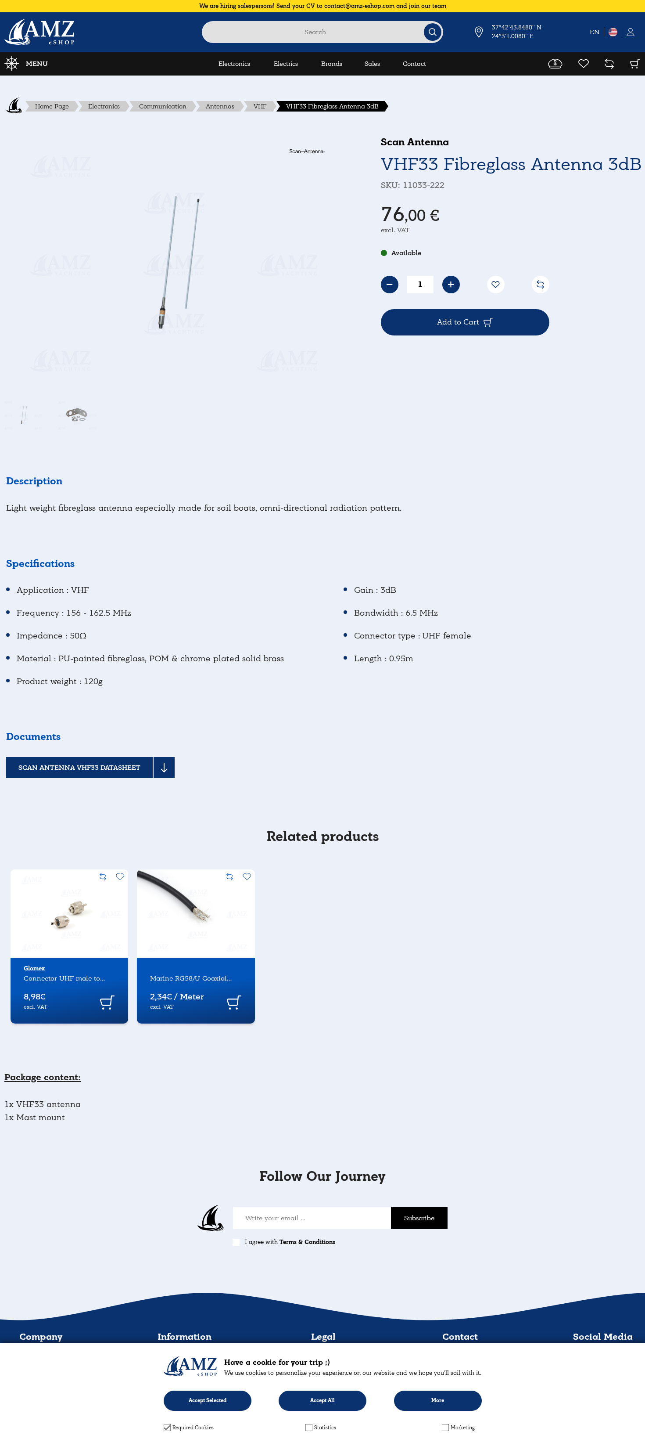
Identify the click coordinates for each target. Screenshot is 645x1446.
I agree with (290, 1242)
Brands (331, 64)
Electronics (234, 64)
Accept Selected (207, 1400)
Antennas (220, 106)
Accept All (322, 1400)
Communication (162, 106)
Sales (372, 64)
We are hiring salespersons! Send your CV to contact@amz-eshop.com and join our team (322, 6)
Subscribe (419, 1218)
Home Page (52, 106)
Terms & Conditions (307, 1242)
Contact (414, 64)
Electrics (286, 64)
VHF (260, 106)
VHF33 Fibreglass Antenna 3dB (332, 106)
